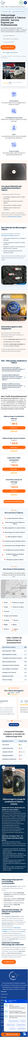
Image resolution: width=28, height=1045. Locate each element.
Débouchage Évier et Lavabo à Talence (14, 528)
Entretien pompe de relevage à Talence (15, 541)
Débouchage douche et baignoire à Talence (15, 523)
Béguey (15, 624)
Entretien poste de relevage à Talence (15, 545)
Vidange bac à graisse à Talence (15, 559)
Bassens (16, 620)
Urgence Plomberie (21, 1028)
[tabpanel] (14, 708)
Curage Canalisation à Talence (15, 518)
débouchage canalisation (7, 235)
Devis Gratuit (14, 427)
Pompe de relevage (10, 1024)
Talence (7, 6)
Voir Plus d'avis (14, 724)
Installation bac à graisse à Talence (14, 550)
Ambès (6, 607)
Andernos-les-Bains (18, 607)
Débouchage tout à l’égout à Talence (15, 532)
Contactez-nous (4, 994)
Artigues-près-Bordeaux (11, 615)
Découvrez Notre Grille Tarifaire (14, 501)
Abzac (6, 602)
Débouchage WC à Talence (15, 536)
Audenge (6, 620)
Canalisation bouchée (21, 1024)
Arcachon (6, 611)
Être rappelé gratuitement (10, 52)
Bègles (6, 624)
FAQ (2, 1003)
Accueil (2, 6)
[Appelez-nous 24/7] (21, 2)
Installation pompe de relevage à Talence (15, 554)
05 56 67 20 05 (9, 47)
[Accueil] (3, 3)
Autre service (12, 1028)
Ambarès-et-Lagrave (18, 602)
